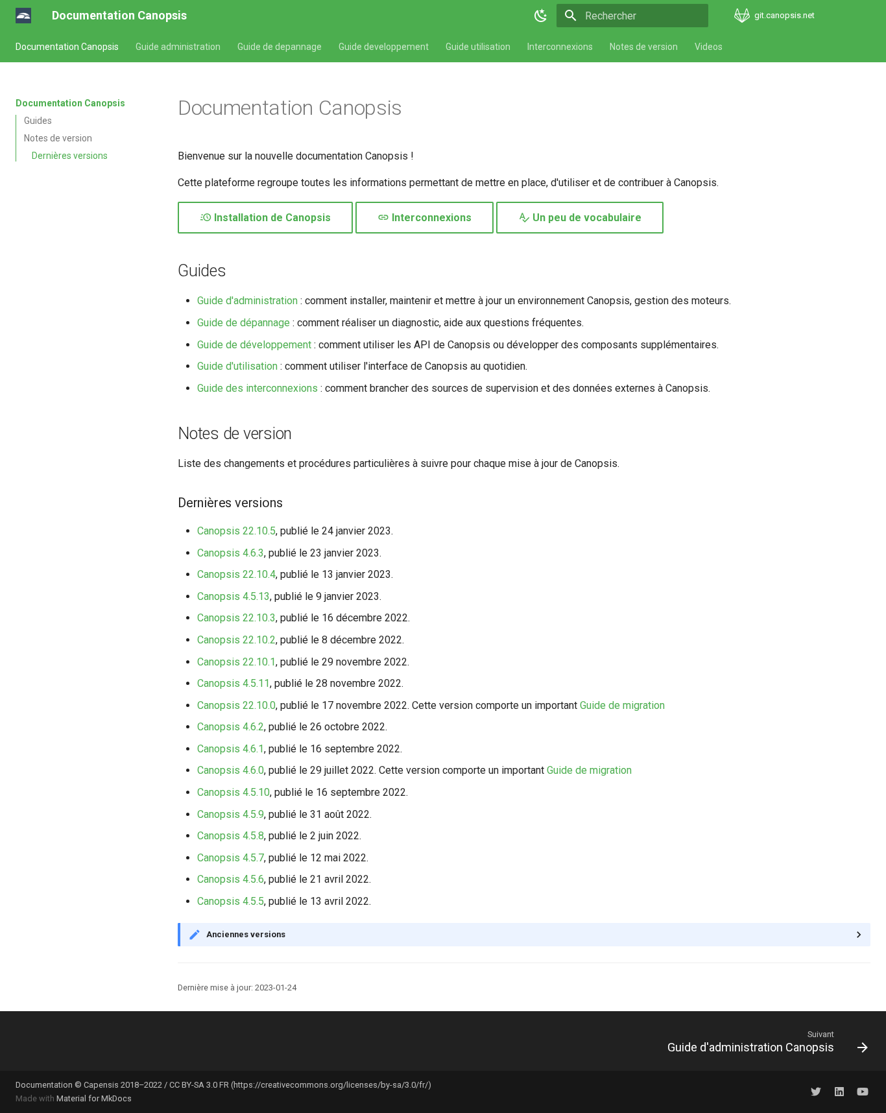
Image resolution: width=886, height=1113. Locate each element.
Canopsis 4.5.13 (233, 596)
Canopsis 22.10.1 (236, 662)
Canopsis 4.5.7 (230, 858)
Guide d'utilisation (237, 366)
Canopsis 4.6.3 (230, 553)
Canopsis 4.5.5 (230, 901)
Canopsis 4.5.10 (233, 792)
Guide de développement (254, 345)
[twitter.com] (816, 1091)
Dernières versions (70, 155)
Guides (38, 120)
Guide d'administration (247, 300)
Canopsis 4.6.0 (230, 770)
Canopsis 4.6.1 (230, 749)
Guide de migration (622, 705)
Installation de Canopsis (271, 217)
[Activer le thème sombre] (541, 16)
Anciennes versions (245, 934)
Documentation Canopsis (67, 47)
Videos (709, 47)
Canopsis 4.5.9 (230, 814)
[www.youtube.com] (862, 1091)
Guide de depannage (279, 47)
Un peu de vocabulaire (585, 217)
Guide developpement (384, 47)
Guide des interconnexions (257, 388)
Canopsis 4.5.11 (233, 683)
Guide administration (178, 47)
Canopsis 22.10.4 (236, 574)
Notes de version (644, 47)
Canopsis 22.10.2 (236, 640)
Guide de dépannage (243, 323)
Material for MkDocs (94, 1098)
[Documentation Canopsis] (23, 16)
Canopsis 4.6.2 (230, 727)
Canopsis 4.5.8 (230, 836)
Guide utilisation (478, 47)
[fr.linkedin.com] (839, 1091)
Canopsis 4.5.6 (230, 879)
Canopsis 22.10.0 (236, 705)
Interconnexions (560, 47)
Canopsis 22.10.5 (236, 531)
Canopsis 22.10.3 (236, 618)
